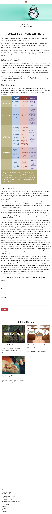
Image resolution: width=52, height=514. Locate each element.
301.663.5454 (8, 492)
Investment (5, 508)
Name (3, 280)
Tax (3, 513)
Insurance (4, 511)
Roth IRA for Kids (8, 345)
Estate (3, 509)
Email (3, 289)
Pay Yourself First (9, 376)
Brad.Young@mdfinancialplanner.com (11, 501)
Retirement (5, 506)
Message (3, 297)
